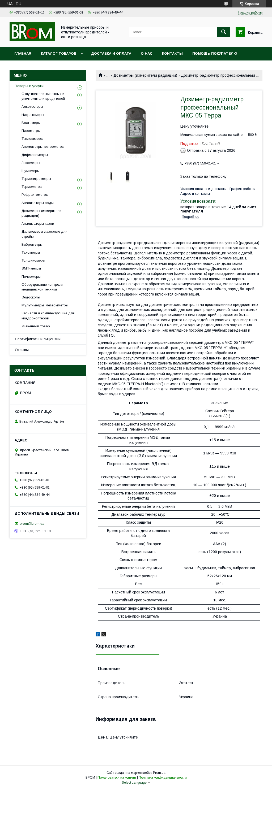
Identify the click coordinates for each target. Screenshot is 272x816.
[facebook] (98, 635)
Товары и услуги (29, 86)
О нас (146, 53)
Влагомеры (31, 123)
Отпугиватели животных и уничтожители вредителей (43, 96)
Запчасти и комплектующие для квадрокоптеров (48, 315)
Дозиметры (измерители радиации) (145, 75)
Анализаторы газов (38, 223)
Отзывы (22, 350)
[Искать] (223, 32)
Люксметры (31, 163)
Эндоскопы (31, 297)
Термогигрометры (36, 179)
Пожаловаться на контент (116, 777)
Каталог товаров (58, 53)
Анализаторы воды (38, 203)
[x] (103, 635)
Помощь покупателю (214, 53)
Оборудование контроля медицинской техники (42, 287)
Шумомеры (31, 171)
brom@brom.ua (32, 524)
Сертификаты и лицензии (38, 339)
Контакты (172, 53)
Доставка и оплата (111, 53)
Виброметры (32, 244)
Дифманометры (35, 155)
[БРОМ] (32, 40)
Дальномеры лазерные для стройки (44, 233)
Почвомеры (31, 277)
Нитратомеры (33, 115)
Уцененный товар (36, 326)
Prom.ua (159, 773)
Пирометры (31, 131)
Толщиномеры (33, 260)
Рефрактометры (35, 195)
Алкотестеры (32, 106)
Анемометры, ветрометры (43, 147)
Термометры (32, 187)
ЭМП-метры (31, 268)
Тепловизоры (32, 139)
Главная (22, 53)
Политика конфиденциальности (163, 777)
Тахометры (31, 252)
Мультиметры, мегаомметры (45, 305)
